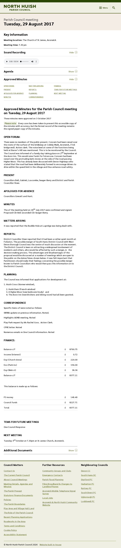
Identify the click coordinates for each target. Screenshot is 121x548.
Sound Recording (14, 52)
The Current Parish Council (17, 475)
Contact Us (9, 470)
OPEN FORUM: (9, 86)
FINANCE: (57, 86)
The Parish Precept (13, 490)
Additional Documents (18, 450)
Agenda (8, 71)
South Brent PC (88, 492)
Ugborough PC (88, 496)
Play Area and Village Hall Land (19, 508)
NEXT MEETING (60, 93)
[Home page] (20, 7)
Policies (7, 499)
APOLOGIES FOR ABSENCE (14, 93)
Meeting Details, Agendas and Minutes (18, 485)
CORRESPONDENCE (36, 97)
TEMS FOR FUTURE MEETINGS (65, 89)
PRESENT (7, 89)
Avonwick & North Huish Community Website (60, 503)
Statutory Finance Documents (18, 495)
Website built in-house (50, 544)
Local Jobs (47, 497)
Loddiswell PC (88, 501)
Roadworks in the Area (15, 521)
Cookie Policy (10, 530)
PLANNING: (33, 93)
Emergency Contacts (52, 475)
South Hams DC (88, 475)
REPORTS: (33, 89)
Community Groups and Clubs (56, 470)
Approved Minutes (15, 79)
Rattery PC (86, 488)
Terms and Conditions (14, 525)
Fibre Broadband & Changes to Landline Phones (57, 485)
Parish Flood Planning (52, 479)
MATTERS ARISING (36, 86)
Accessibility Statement (15, 534)
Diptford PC (86, 479)
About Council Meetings (15, 479)
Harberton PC (87, 483)
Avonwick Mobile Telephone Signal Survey (59, 492)
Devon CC (85, 470)
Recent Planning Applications (18, 517)
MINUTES (7, 97)
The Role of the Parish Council (18, 512)
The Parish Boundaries (14, 504)
